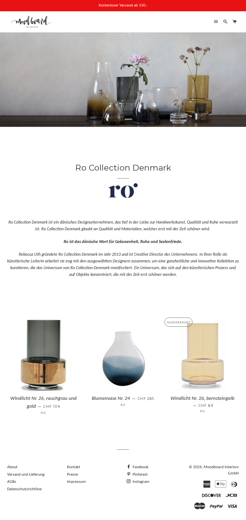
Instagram (140, 482)
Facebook (140, 467)
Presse (72, 475)
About (12, 467)
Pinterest (140, 475)
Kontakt (73, 467)
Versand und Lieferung (25, 475)
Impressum (76, 482)
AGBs (11, 482)
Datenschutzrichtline (24, 489)
